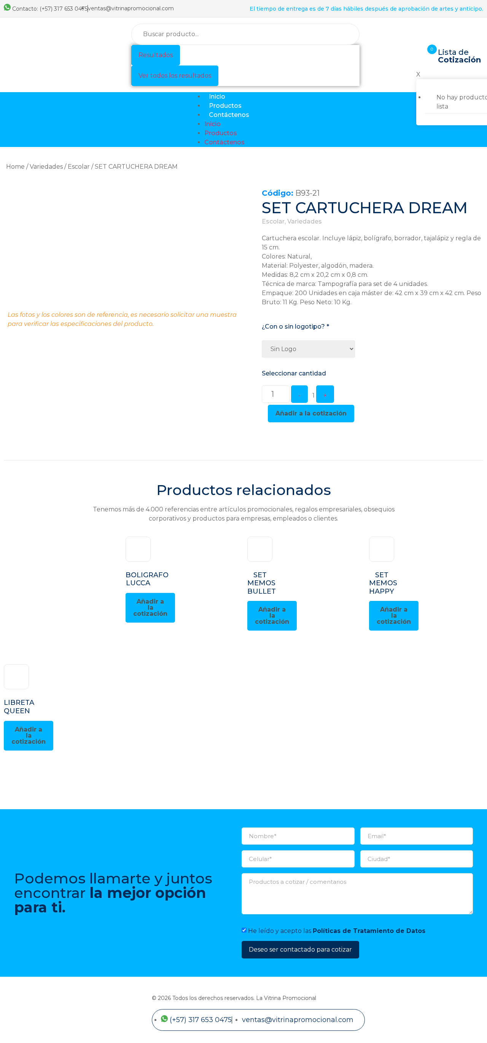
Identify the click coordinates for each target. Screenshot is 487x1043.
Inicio (217, 96)
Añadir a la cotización (311, 413)
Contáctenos (229, 114)
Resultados (155, 55)
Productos (225, 105)
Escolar (79, 166)
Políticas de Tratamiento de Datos (369, 930)
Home (15, 166)
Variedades (46, 166)
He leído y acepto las (336, 930)
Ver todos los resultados (174, 75)
